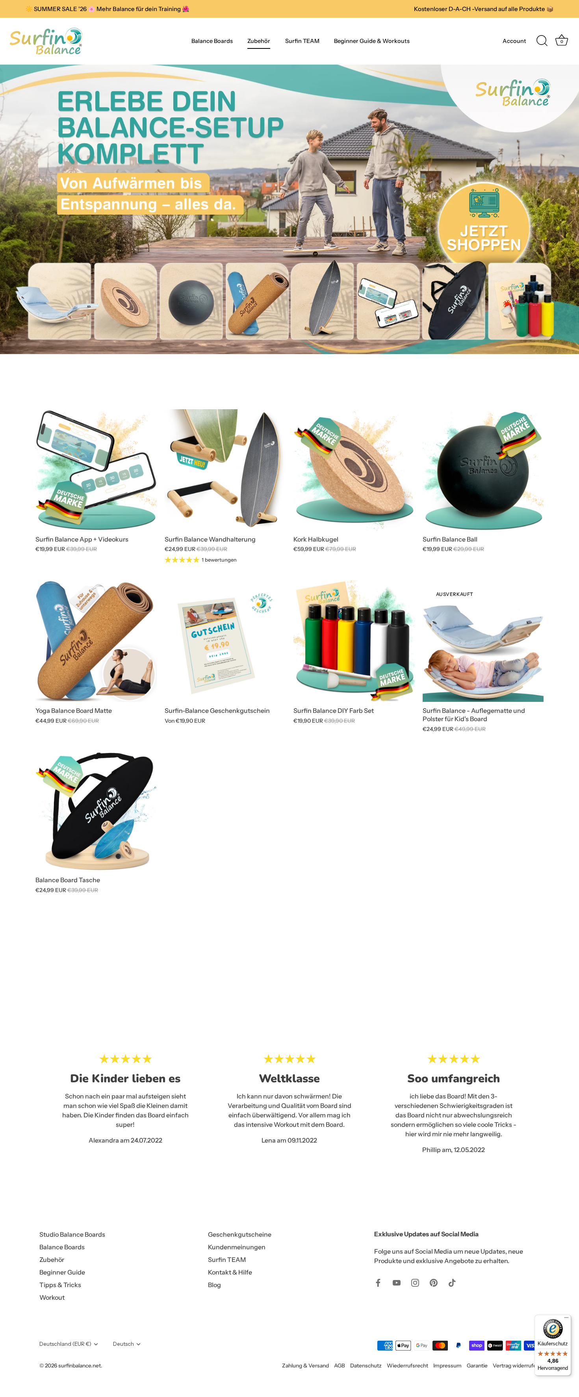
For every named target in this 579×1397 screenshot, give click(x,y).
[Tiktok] (452, 1282)
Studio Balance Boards (72, 1234)
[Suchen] (542, 41)
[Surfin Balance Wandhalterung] (225, 470)
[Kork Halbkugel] (354, 470)
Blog (214, 1285)
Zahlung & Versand (305, 1365)
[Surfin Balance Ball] (483, 470)
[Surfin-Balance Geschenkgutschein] (225, 641)
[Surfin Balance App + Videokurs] (96, 470)
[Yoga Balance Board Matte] (96, 641)
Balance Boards (212, 41)
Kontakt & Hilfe (230, 1272)
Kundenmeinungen (236, 1247)
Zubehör (258, 41)
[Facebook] (378, 1282)
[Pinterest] (434, 1282)
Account (514, 41)
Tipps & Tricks (60, 1285)
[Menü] (566, 1319)
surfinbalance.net (79, 1365)
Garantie (477, 1365)
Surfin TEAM (302, 41)
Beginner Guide (62, 1272)
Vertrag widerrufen (516, 1365)
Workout (52, 1297)
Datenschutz (366, 1365)
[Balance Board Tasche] (96, 811)
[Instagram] (415, 1282)
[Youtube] (397, 1282)
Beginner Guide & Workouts (372, 41)
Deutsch (123, 1344)
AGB (339, 1365)
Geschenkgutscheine (239, 1234)
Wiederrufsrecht (407, 1365)
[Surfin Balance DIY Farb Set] (354, 641)
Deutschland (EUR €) (65, 1344)
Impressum (447, 1365)
